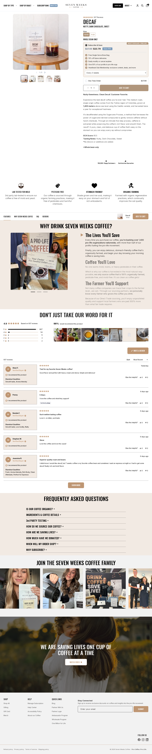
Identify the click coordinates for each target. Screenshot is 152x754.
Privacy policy (19, 749)
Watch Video (75, 662)
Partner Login (57, 711)
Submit (141, 709)
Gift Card (7, 711)
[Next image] (45, 72)
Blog (53, 703)
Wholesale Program (59, 719)
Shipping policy (43, 749)
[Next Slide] (146, 334)
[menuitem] (11, 5)
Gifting (6, 707)
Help (30, 699)
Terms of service (31, 749)
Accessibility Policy (35, 711)
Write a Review (140, 351)
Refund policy (8, 749)
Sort (128, 360)
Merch (6, 715)
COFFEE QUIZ (118, 5)
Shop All (7, 703)
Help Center (32, 707)
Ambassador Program (60, 715)
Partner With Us (57, 707)
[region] (101, 334)
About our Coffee (34, 715)
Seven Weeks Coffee (123, 749)
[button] (93, 17)
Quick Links (57, 699)
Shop (6, 699)
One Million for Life (59, 723)
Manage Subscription (35, 703)
